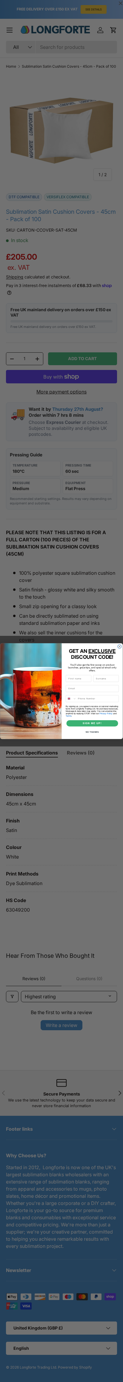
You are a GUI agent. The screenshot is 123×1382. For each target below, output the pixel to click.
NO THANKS (92, 732)
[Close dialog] (120, 646)
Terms (68, 716)
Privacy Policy (106, 713)
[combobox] (71, 698)
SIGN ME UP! (92, 723)
